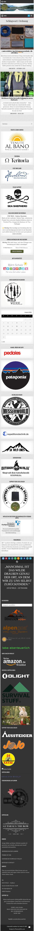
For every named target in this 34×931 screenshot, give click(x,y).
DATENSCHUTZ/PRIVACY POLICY (12, 859)
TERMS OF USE (6, 855)
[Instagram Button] (12, 558)
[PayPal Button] (24, 558)
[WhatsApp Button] (15, 558)
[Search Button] (31, 16)
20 (17, 330)
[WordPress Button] (21, 558)
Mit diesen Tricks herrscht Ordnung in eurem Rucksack (17, 99)
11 (7, 326)
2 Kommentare (29, 95)
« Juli (3, 341)
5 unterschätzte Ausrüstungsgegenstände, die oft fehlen (17, 52)
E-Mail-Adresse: (8, 247)
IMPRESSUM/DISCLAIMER (10, 851)
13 (16, 326)
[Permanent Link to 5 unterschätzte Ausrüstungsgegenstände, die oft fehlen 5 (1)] (17, 37)
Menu (4, 2)
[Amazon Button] (18, 558)
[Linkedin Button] (9, 558)
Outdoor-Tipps (22, 29)
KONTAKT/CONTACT (8, 862)
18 (7, 330)
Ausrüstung (12, 29)
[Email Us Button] (27, 558)
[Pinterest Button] (6, 558)
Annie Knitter (12, 68)
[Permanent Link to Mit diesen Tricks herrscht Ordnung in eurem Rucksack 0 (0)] (17, 84)
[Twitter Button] (3, 558)
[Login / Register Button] (29, 16)
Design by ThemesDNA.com (17, 929)
